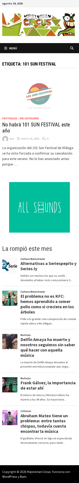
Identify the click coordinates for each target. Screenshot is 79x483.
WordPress (9, 477)
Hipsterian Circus (39, 472)
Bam (23, 477)
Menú (13, 48)
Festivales (9, 118)
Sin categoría (29, 118)
